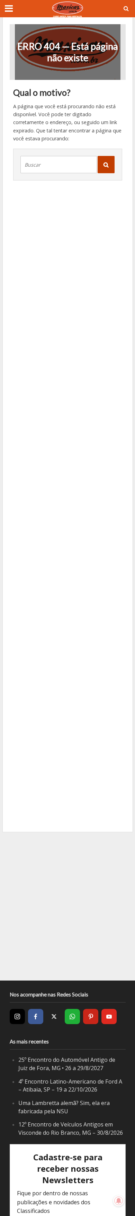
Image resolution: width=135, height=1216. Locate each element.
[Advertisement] (67, 906)
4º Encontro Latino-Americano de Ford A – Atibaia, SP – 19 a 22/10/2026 (70, 1086)
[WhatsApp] (72, 1016)
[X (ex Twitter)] (54, 1016)
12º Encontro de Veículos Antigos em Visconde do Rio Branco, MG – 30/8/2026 (70, 1128)
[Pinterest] (90, 1016)
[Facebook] (35, 1016)
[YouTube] (109, 1016)
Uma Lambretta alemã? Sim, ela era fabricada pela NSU (64, 1107)
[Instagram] (17, 1016)
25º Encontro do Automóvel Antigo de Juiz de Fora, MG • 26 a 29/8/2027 (66, 1064)
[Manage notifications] (118, 1200)
